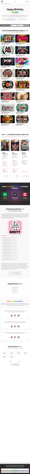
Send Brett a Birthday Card (22, 19)
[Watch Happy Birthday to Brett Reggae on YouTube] (2, 258)
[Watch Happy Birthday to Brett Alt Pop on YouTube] (2, 240)
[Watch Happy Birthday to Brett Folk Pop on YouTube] (2, 256)
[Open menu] (15, 1)
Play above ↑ (16, 237)
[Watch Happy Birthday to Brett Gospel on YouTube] (2, 259)
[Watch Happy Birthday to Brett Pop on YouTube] (2, 243)
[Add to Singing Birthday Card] (15, 315)
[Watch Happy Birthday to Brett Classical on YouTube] (2, 255)
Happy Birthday (5, 3)
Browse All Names (15, 364)
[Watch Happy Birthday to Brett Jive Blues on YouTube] (2, 252)
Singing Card (27, 1)
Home (1, 3)
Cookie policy (21, 467)
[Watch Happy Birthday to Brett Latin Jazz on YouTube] (2, 237)
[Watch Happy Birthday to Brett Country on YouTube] (2, 246)
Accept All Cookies (15, 469)
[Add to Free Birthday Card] (11, 315)
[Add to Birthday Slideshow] (18, 315)
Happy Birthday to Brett (9, 237)
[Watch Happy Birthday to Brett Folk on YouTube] (2, 249)
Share (13, 44)
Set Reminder (26, 25)
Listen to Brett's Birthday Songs (9, 19)
